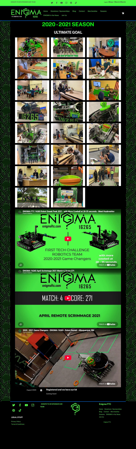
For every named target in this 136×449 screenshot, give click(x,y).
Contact (82, 11)
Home (45, 11)
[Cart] (123, 13)
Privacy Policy (16, 421)
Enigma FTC (107, 422)
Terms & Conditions (17, 424)
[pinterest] (14, 410)
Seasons (103, 11)
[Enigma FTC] (26, 17)
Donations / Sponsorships (60, 11)
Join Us (64, 15)
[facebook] (20, 405)
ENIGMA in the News (51, 15)
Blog (74, 11)
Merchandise (92, 11)
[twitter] (14, 405)
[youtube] (26, 405)
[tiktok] (20, 410)
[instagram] (33, 405)
